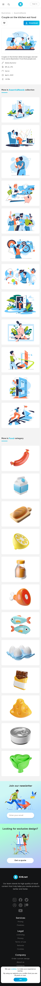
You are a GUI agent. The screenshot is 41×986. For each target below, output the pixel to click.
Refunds (20, 945)
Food (11, 438)
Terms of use (20, 942)
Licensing (20, 935)
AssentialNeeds (20, 13)
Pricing (20, 922)
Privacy (20, 938)
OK (20, 979)
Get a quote (20, 860)
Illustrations (6, 13)
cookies (14, 969)
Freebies (20, 925)
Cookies (20, 949)
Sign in (34, 4)
